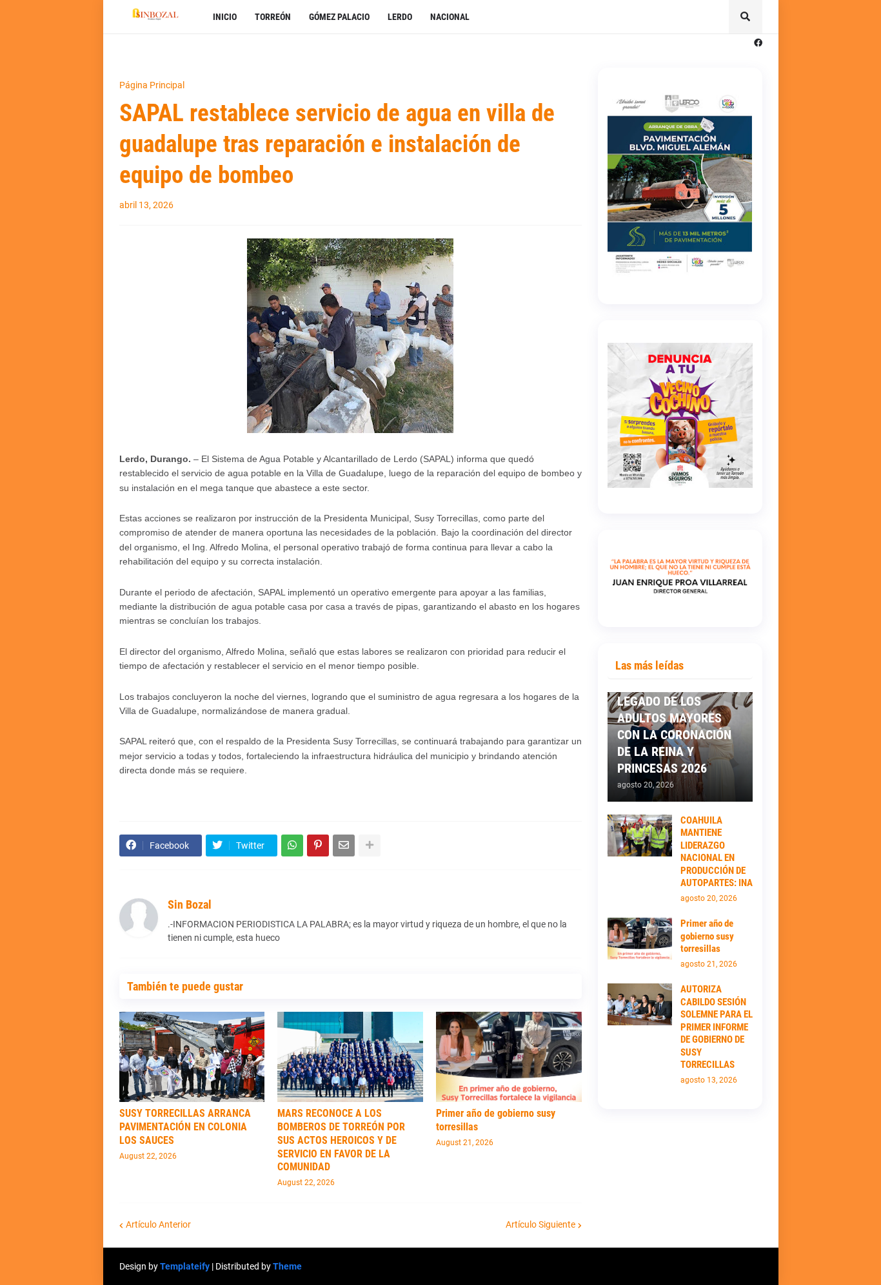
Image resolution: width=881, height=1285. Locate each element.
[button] (745, 17)
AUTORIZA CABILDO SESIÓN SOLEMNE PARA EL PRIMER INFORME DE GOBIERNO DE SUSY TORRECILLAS (716, 1026)
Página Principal (151, 85)
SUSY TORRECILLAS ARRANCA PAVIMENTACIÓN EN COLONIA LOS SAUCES (185, 1126)
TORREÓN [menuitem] (273, 17)
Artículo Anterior (158, 1224)
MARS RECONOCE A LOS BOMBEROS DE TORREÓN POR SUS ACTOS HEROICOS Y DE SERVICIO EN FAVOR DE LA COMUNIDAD (341, 1140)
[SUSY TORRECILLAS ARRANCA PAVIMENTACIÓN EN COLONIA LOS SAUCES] (192, 1057)
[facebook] (758, 43)
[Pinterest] (318, 845)
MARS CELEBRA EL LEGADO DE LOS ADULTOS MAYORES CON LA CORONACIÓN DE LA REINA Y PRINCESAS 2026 (674, 726)
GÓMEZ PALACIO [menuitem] (339, 17)
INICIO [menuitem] (225, 17)
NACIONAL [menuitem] (450, 17)
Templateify (185, 1266)
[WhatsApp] (292, 845)
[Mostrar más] (370, 845)
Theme (287, 1266)
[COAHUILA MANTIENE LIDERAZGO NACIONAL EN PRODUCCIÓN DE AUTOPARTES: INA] (640, 835)
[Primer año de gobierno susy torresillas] (509, 1057)
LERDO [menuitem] (400, 17)
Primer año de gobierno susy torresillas (495, 1120)
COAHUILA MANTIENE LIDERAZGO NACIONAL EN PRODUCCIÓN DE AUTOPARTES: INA (716, 852)
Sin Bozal (190, 904)
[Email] (344, 845)
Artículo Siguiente (540, 1224)
